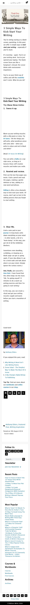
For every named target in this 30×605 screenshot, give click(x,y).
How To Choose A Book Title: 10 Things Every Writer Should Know (15, 479)
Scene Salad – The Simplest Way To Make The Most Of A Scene (15, 370)
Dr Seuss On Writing (15, 154)
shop (16, 387)
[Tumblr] (5, 397)
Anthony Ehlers (11, 352)
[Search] (23, 459)
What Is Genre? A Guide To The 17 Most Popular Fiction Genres (14, 543)
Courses (8, 571)
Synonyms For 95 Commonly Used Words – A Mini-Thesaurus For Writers (15, 554)
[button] (3, 2)
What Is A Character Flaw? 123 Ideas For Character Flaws (13, 523)
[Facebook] (5, 393)
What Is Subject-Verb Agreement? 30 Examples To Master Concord (14, 548)
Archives (8, 583)
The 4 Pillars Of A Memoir (13, 493)
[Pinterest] (19, 393)
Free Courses (9, 576)
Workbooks (9, 573)
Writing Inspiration (17, 427)
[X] (23, 393)
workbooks (10, 385)
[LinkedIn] (14, 393)
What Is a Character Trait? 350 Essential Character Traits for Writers (13, 529)
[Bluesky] (10, 393)
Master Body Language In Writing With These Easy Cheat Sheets (13, 517)
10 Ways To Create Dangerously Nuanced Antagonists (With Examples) (15, 489)
